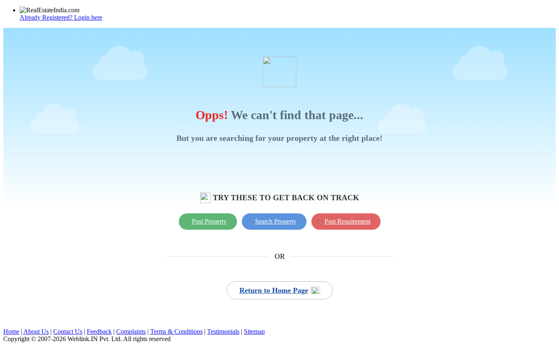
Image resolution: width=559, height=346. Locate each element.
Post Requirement (347, 221)
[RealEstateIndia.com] (49, 10)
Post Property (209, 221)
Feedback (99, 331)
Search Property (275, 221)
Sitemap (254, 331)
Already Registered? (61, 17)
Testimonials (223, 331)
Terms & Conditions (176, 331)
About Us (36, 331)
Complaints (131, 331)
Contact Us (67, 331)
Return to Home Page (273, 290)
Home (11, 331)
